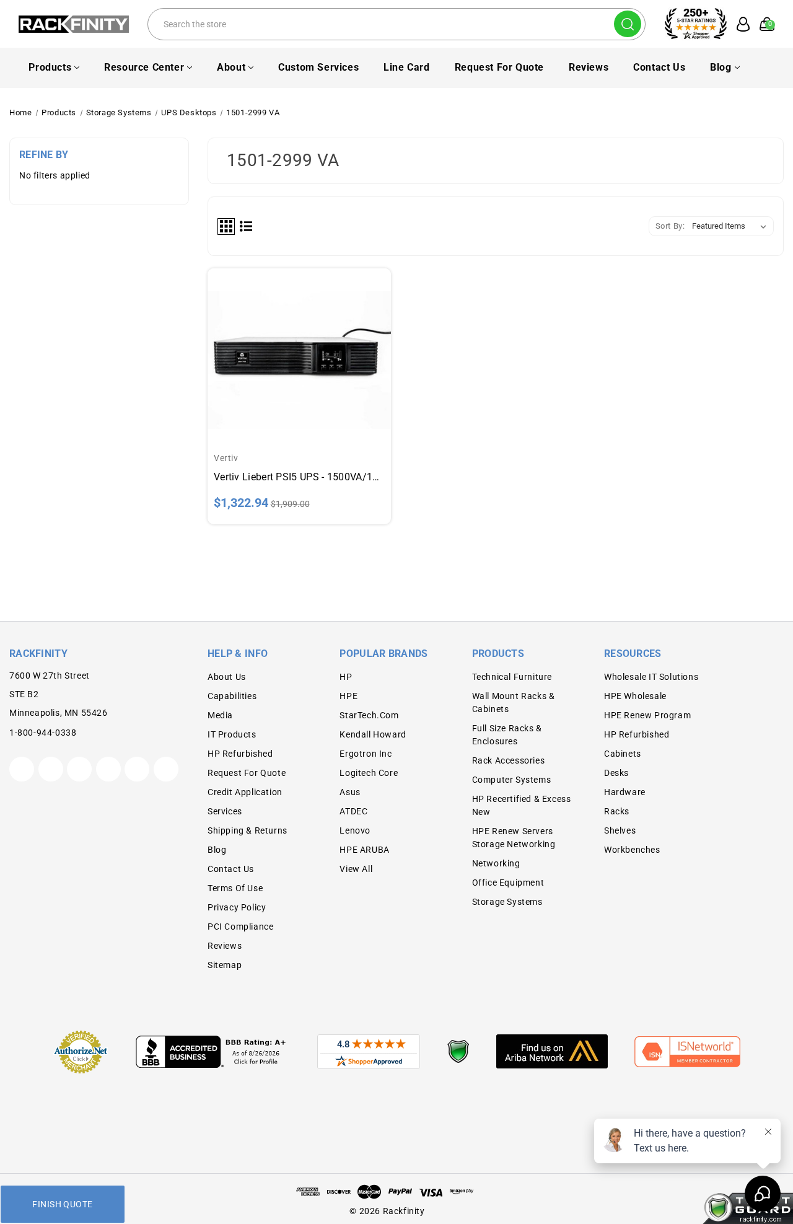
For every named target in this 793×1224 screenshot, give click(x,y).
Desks (616, 773)
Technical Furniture (512, 677)
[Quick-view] (299, 344)
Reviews (588, 67)
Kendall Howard (373, 734)
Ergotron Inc (366, 754)
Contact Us (659, 67)
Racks (616, 811)
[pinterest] (79, 769)
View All (356, 869)
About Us (227, 677)
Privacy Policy (237, 907)
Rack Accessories (508, 760)
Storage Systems (507, 902)
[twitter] (21, 769)
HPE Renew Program (647, 715)
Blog (720, 67)
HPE (348, 696)
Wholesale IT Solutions (651, 677)
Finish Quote (62, 1204)
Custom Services (318, 67)
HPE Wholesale (635, 696)
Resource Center (144, 67)
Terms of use (235, 888)
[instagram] (108, 769)
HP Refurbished (240, 754)
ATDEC (353, 811)
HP (346, 677)
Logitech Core (369, 773)
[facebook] (50, 769)
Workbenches (632, 850)
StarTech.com (369, 715)
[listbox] (731, 226)
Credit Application (245, 792)
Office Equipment (508, 882)
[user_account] (739, 24)
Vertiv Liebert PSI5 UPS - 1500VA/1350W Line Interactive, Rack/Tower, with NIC (299, 477)
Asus (350, 792)
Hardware (625, 792)
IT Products (232, 734)
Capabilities (232, 696)
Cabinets (622, 754)
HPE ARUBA (364, 850)
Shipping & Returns (247, 830)
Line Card (406, 67)
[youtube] (137, 769)
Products (49, 67)
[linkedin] (166, 769)
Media (220, 715)
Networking (496, 863)
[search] (627, 24)
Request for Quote (499, 67)
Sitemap (225, 965)
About (231, 67)
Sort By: (670, 226)
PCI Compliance (240, 926)
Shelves (620, 830)
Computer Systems (511, 780)
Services (225, 811)
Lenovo (355, 830)
